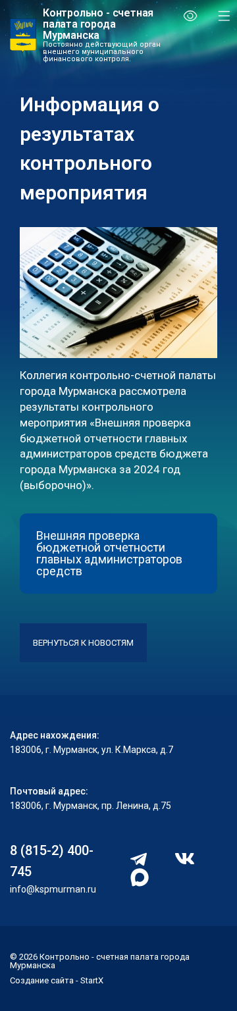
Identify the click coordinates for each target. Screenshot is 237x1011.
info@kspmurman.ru (53, 889)
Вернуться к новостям (83, 643)
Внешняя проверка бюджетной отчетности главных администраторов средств (109, 553)
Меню (219, 16)
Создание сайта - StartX (56, 980)
